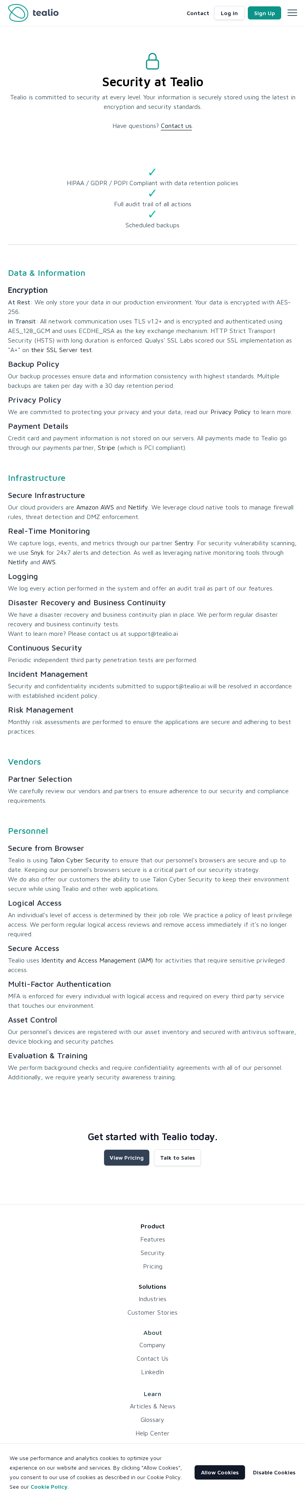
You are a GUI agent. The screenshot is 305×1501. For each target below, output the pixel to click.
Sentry (184, 542)
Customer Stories (152, 1312)
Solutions (152, 1286)
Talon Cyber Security (80, 860)
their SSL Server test (61, 349)
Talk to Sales (177, 1157)
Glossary (152, 1419)
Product (153, 1226)
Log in (229, 13)
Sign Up (264, 13)
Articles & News (153, 1406)
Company (152, 1344)
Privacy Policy (230, 411)
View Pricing (127, 1157)
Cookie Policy (49, 1486)
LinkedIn (152, 1371)
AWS (49, 562)
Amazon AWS (95, 507)
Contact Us (152, 1358)
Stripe (106, 447)
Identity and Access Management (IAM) (97, 960)
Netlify (138, 507)
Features (152, 1239)
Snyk (37, 552)
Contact (198, 13)
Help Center (152, 1433)
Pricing (152, 1266)
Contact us (176, 125)
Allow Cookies (220, 1472)
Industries (152, 1298)
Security (153, 1252)
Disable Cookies (274, 1472)
